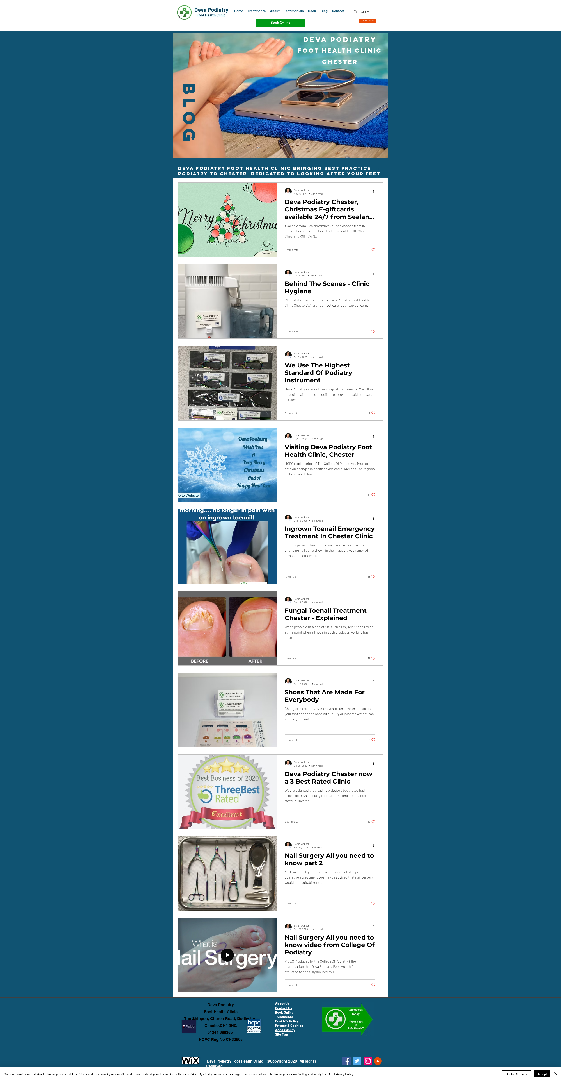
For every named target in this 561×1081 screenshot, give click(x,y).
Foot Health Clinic (221, 1011)
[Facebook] (346, 1061)
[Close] (555, 1073)
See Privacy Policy (340, 1074)
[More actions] (374, 191)
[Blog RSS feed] (378, 1061)
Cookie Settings (516, 1074)
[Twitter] (357, 1061)
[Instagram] (368, 1061)
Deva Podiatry (221, 1004)
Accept (542, 1074)
